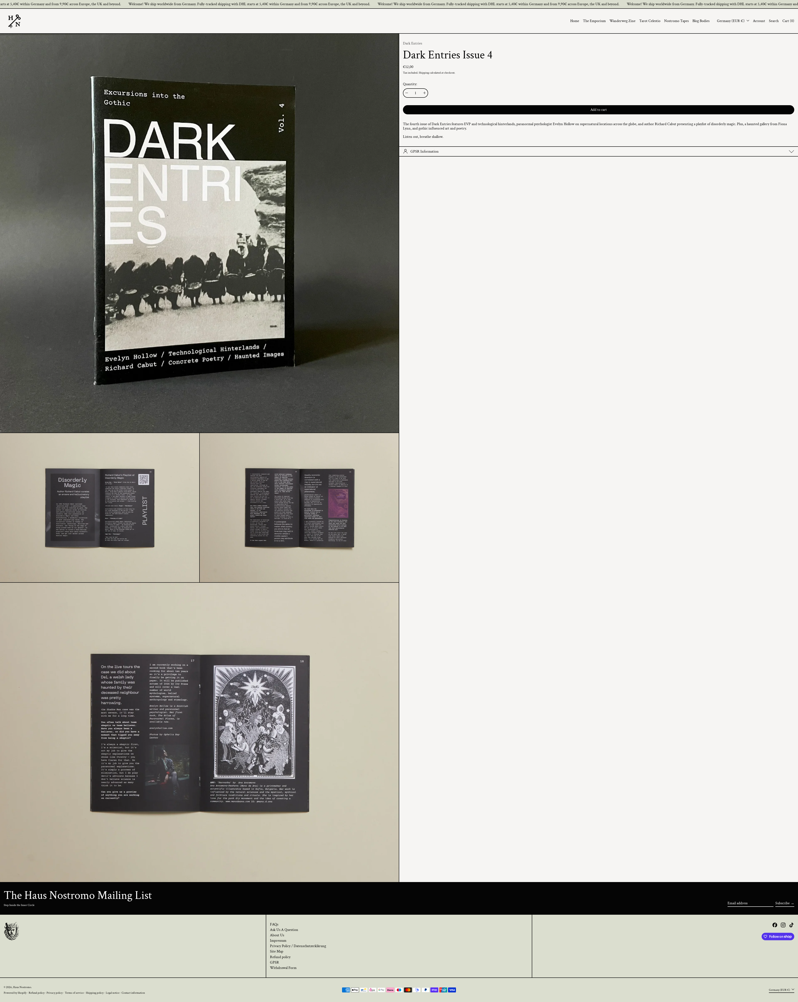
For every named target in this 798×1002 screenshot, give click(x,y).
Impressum (278, 940)
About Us (277, 935)
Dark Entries (412, 43)
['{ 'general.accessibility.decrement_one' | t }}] (406, 92)
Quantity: (410, 84)
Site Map (276, 951)
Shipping (424, 73)
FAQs (274, 924)
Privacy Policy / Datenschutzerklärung (298, 946)
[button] (774, 21)
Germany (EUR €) (731, 21)
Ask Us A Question (284, 929)
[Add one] (424, 92)
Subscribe (782, 903)
